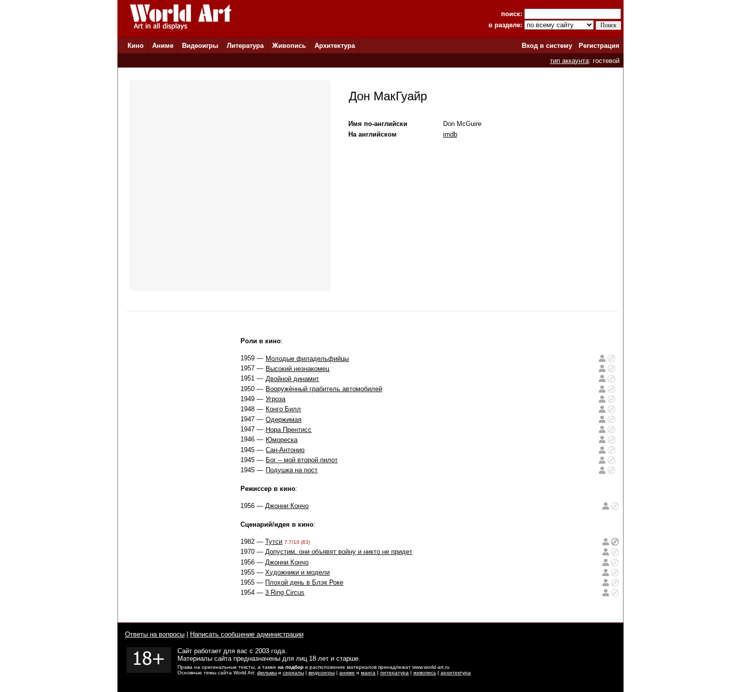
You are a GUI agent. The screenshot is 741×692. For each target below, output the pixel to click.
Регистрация (599, 45)
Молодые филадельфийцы (307, 358)
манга (368, 672)
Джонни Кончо (286, 506)
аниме (347, 672)
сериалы (293, 672)
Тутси (273, 541)
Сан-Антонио (285, 450)
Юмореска (281, 440)
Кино (136, 45)
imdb (450, 134)
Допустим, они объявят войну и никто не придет (338, 551)
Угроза (275, 399)
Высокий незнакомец (297, 368)
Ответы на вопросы (154, 634)
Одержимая (283, 419)
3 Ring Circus (284, 592)
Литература (245, 45)
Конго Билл (283, 409)
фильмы (267, 672)
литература (394, 672)
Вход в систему (547, 45)
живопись (424, 672)
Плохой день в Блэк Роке (304, 582)
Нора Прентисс (289, 429)
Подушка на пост (292, 470)
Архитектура (335, 45)
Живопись (289, 45)
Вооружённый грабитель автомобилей (324, 389)
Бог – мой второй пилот (302, 460)
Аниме (162, 45)
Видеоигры (200, 45)
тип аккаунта (569, 61)
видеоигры (321, 672)
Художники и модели (297, 572)
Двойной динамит (292, 379)
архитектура (456, 672)
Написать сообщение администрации (246, 634)
